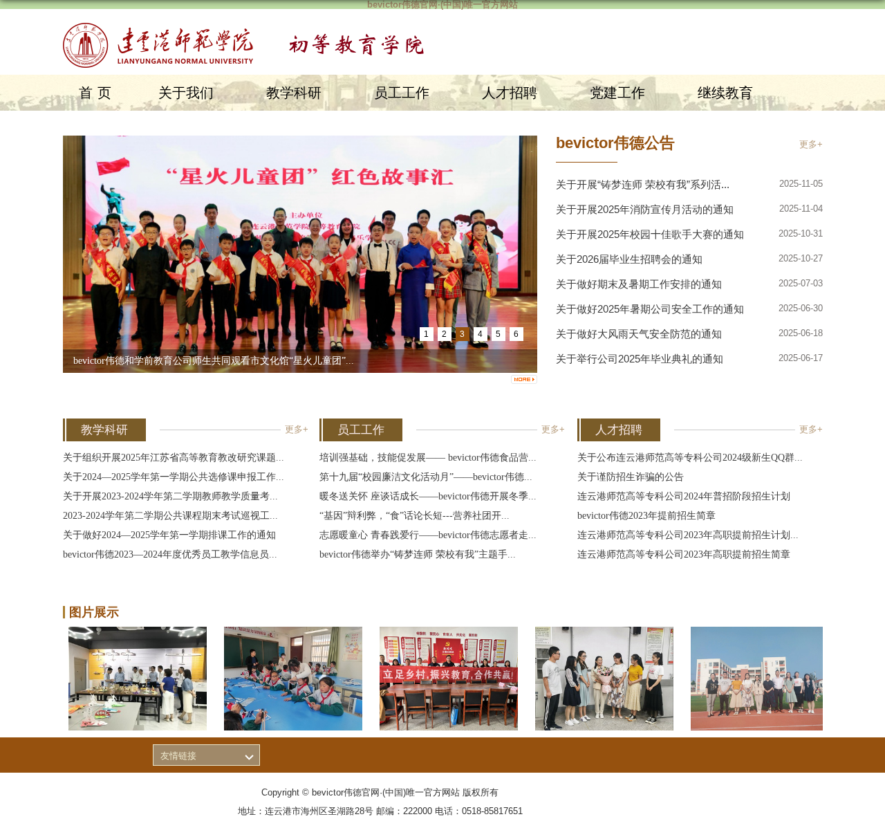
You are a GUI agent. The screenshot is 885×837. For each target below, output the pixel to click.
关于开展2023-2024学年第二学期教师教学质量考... (170, 496)
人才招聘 (509, 92)
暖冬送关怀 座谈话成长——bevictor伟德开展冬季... (428, 496)
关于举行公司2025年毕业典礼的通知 (639, 359)
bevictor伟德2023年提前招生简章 (646, 516)
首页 (97, 92)
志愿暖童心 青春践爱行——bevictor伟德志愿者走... (428, 535)
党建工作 (617, 92)
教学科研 (294, 92)
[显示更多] (524, 379)
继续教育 (725, 92)
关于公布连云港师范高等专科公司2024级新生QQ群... (690, 457)
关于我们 (186, 92)
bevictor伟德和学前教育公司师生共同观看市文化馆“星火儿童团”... (213, 361)
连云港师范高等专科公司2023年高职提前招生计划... (688, 535)
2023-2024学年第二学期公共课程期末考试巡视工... (170, 516)
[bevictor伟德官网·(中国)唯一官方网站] (251, 31)
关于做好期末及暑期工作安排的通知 (639, 284)
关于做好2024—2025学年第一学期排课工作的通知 (169, 535)
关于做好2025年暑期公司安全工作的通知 (650, 309)
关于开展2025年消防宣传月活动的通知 (645, 209)
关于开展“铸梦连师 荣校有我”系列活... (642, 184)
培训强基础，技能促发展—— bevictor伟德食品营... (428, 457)
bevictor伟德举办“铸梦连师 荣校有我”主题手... (417, 554)
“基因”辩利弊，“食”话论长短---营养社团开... (414, 516)
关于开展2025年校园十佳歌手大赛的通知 (650, 234)
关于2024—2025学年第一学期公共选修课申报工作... (173, 477)
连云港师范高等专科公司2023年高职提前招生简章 (683, 554)
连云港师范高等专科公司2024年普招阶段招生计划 (683, 496)
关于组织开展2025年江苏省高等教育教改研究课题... (173, 457)
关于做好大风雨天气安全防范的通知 (639, 334)
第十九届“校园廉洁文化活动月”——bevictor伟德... (425, 477)
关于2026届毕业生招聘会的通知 (629, 259)
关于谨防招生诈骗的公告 (630, 477)
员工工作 (401, 92)
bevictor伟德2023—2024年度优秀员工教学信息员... (170, 554)
